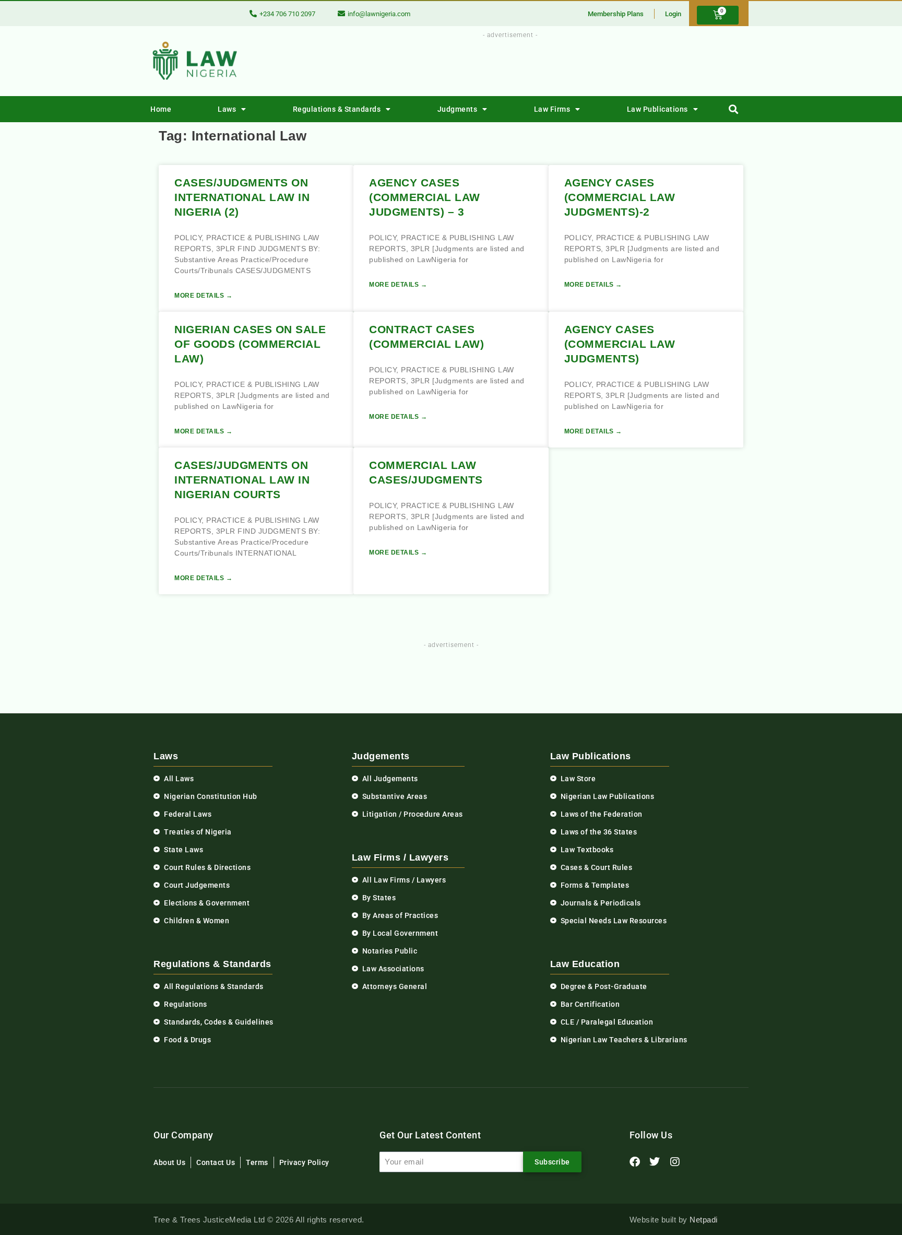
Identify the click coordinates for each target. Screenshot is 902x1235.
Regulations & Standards (337, 109)
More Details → (203, 295)
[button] (733, 109)
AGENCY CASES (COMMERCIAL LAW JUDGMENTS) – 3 (424, 197)
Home (160, 109)
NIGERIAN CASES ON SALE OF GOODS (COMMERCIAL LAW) (250, 343)
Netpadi (704, 1219)
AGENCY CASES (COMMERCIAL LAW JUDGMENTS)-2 (619, 197)
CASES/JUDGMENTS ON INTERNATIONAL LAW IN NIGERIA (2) (242, 197)
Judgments (457, 109)
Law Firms (552, 109)
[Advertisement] (504, 64)
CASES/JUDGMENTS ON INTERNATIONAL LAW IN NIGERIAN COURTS (242, 479)
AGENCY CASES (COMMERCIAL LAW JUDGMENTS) (619, 343)
